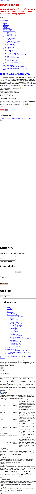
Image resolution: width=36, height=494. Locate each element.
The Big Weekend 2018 (13, 53)
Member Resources (8, 37)
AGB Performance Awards (14, 41)
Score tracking (10, 44)
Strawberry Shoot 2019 (13, 57)
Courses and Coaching (9, 31)
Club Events (6, 28)
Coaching (9, 34)
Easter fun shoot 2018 (12, 51)
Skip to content (4, 20)
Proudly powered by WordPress (8, 356)
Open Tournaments (8, 65)
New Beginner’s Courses (7, 118)
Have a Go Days (11, 35)
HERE (7, 85)
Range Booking (7, 29)
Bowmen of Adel (9, 4)
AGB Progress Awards (13, 40)
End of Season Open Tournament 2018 (17, 54)
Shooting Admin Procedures (14, 45)
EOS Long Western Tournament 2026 (17, 66)
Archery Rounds (11, 38)
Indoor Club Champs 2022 (15, 73)
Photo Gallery (7, 48)
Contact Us (6, 69)
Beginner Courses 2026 (13, 32)
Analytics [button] (2, 463)
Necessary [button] (2, 390)
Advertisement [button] (4, 478)
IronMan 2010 (10, 50)
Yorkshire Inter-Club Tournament (24, 118)
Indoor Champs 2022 (12, 62)
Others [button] (2, 485)
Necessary (4, 392)
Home (5, 23)
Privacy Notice (11, 47)
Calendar (5, 26)
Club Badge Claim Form (13, 43)
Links (4, 63)
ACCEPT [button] (12, 365)
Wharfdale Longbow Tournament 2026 (17, 68)
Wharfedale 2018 (11, 56)
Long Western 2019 (12, 59)
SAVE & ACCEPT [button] (5, 491)
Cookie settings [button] (4, 365)
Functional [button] (3, 448)
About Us (6, 25)
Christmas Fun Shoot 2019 (14, 60)
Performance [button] (3, 456)
